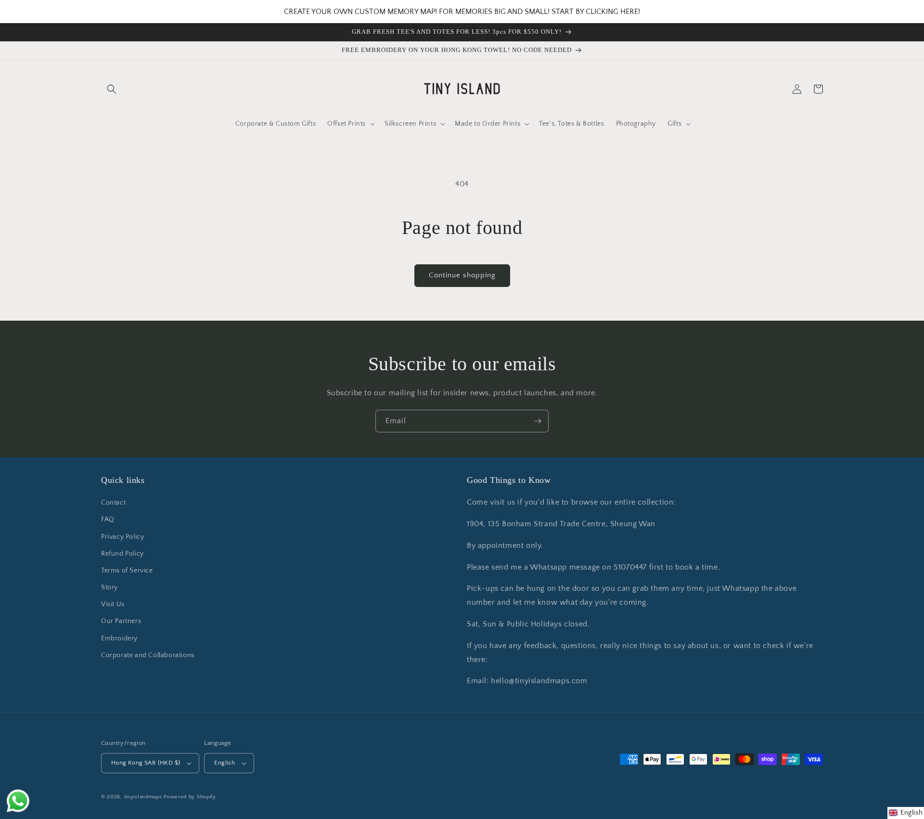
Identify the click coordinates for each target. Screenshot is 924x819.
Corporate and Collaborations (147, 655)
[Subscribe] (537, 421)
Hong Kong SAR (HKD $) (145, 762)
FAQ (108, 519)
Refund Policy (122, 554)
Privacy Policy (122, 537)
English (224, 762)
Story (109, 587)
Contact (113, 503)
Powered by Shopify (190, 797)
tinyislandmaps (143, 797)
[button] (111, 89)
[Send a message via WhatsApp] (18, 801)
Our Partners (121, 621)
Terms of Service (127, 570)
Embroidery (119, 638)
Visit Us (113, 604)
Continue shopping (462, 275)
